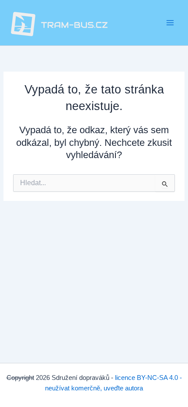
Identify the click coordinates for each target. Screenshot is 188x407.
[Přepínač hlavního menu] (170, 23)
